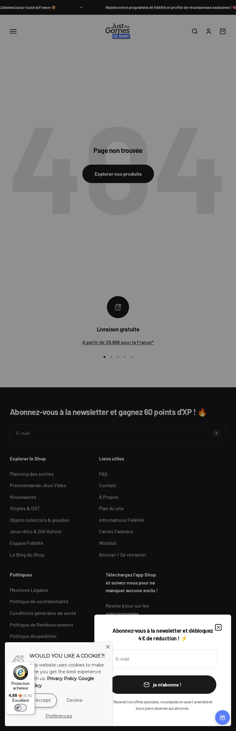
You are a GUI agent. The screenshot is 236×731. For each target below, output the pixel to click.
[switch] (20, 707)
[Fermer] (218, 627)
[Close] (108, 647)
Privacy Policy (62, 678)
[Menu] (31, 665)
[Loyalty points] (222, 717)
